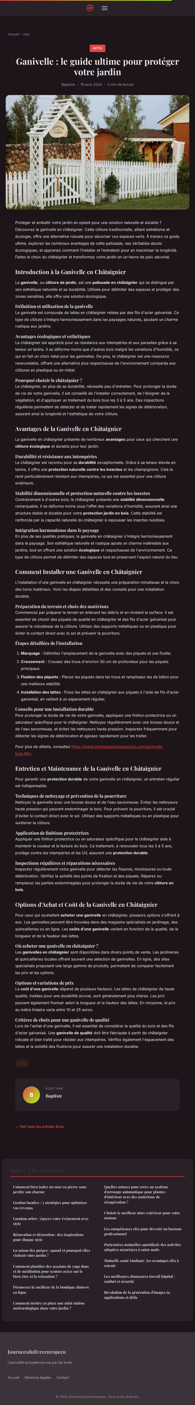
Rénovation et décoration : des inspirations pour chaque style (48, 1237)
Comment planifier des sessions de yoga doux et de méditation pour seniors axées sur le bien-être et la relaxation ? (51, 1271)
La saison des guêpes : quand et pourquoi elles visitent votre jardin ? (51, 1253)
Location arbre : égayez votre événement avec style (50, 1221)
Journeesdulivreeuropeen (37, 1351)
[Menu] (104, 8)
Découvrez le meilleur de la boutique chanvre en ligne (51, 1289)
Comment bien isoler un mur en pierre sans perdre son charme (49, 1189)
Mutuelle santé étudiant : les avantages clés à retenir (141, 1263)
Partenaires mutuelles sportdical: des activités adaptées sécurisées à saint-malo (142, 1247)
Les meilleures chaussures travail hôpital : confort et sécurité (139, 1279)
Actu (26, 34)
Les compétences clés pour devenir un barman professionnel (142, 1231)
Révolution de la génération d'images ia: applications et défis (137, 1295)
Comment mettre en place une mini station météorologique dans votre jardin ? (48, 1305)
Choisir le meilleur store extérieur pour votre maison (142, 1215)
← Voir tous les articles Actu (39, 1126)
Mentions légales (38, 1377)
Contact (63, 1377)
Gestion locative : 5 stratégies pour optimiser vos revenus (50, 1205)
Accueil (13, 34)
